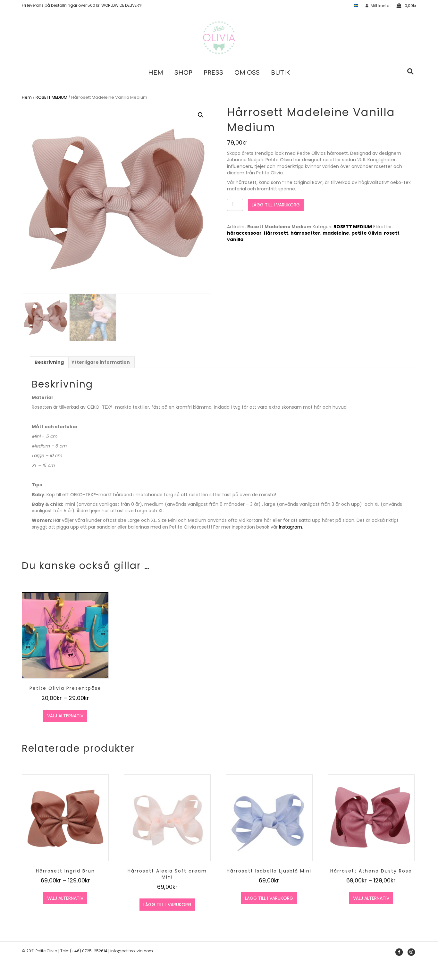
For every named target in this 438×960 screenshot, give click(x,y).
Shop (183, 73)
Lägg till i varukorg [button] (167, 904)
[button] (200, 115)
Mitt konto (380, 5)
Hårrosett (276, 233)
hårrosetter (305, 233)
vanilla (235, 239)
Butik (280, 73)
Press (213, 73)
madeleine (336, 233)
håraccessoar (244, 233)
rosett (392, 233)
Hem (155, 73)
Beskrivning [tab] (49, 362)
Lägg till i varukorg (276, 205)
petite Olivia (366, 233)
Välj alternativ (65, 716)
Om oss (247, 73)
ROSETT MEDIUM (51, 97)
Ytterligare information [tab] (101, 362)
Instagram (290, 527)
